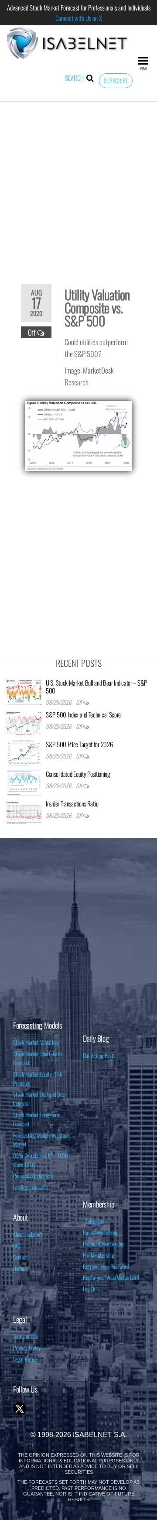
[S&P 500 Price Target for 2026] (24, 752)
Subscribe (116, 80)
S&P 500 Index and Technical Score (83, 714)
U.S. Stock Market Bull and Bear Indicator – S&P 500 (96, 686)
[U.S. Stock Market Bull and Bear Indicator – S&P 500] (24, 691)
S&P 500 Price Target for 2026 (79, 744)
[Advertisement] (78, 186)
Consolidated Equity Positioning (78, 774)
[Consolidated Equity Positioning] (24, 782)
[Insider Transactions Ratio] (24, 812)
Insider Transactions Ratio (72, 803)
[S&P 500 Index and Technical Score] (24, 722)
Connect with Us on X (78, 18)
